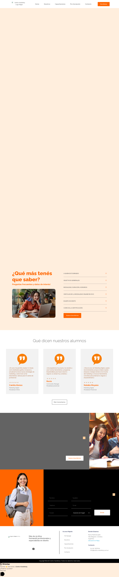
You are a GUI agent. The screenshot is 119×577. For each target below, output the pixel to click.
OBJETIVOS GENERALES (71, 280)
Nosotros (47, 4)
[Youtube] (41, 549)
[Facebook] (30, 549)
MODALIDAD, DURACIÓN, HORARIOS (75, 287)
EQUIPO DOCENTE (70, 301)
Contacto (88, 4)
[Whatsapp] (44, 549)
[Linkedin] (37, 549)
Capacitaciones (60, 4)
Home (37, 4)
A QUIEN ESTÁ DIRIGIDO (71, 273)
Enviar (102, 512)
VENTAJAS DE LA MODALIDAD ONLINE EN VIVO (79, 294)
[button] (85, 273)
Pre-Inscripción (75, 4)
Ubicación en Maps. (94, 540)
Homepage (67, 536)
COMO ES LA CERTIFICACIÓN (73, 308)
